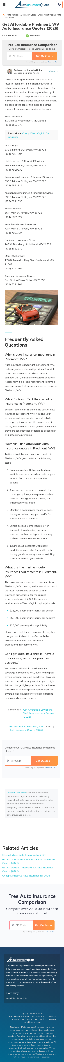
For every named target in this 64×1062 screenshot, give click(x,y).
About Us (10, 998)
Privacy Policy (39, 1019)
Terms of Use (52, 62)
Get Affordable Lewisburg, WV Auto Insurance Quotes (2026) (38, 713)
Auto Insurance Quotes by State (21, 15)
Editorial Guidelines (16, 792)
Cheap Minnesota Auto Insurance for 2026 (26, 875)
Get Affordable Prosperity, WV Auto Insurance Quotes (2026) (26, 728)
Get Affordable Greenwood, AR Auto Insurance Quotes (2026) (28, 861)
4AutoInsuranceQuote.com (21, 1016)
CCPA (38, 1022)
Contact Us (22, 998)
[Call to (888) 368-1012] (59, 4)
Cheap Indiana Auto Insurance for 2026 (24, 854)
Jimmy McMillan (34, 70)
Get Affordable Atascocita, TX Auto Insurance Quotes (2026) (27, 869)
